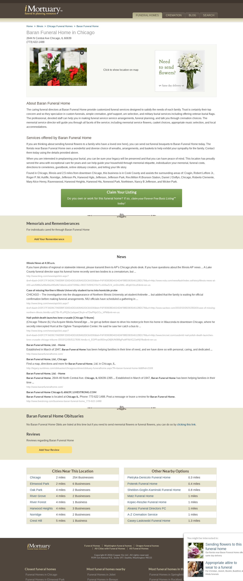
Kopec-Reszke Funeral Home (145, 493)
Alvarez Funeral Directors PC (146, 499)
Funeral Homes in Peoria (163, 575)
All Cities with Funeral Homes (110, 539)
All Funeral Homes (138, 539)
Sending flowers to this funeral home (217, 546)
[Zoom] (58, 49)
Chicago (35, 468)
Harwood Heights (41, 499)
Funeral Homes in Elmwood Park (44, 570)
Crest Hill (36, 511)
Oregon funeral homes (147, 536)
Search (209, 15)
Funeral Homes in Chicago (40, 565)
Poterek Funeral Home (141, 474)
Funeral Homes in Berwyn (102, 570)
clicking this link (181, 415)
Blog (193, 15)
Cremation (175, 15)
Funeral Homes (150, 15)
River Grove (37, 487)
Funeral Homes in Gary (100, 575)
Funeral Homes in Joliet (100, 565)
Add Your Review (49, 440)
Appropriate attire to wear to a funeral (215, 564)
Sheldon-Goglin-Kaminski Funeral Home (153, 480)
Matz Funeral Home (140, 487)
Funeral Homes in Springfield (165, 565)
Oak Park (36, 480)
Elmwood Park (39, 474)
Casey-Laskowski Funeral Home (147, 511)
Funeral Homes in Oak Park (41, 575)
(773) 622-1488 (35, 42)
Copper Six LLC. (121, 545)
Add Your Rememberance (49, 229)
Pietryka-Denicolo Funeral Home (148, 468)
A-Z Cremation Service (142, 505)
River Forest (38, 493)
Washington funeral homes (118, 536)
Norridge (36, 505)
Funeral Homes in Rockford (164, 570)
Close (241, 535)
